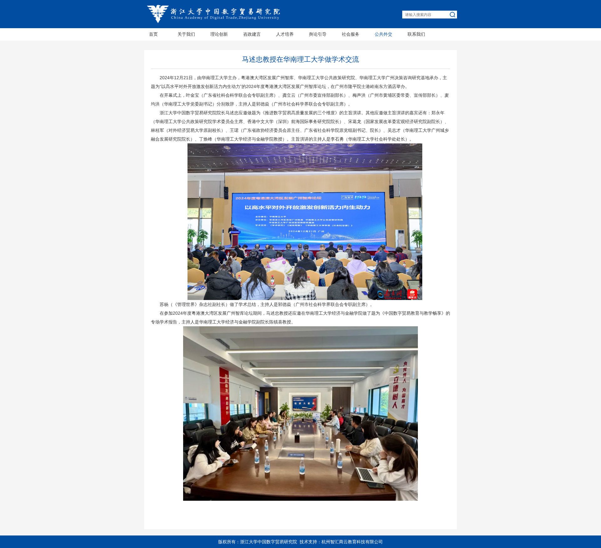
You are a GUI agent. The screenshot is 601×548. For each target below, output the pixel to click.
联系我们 (416, 34)
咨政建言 (252, 34)
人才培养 (285, 34)
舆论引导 (317, 34)
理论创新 (219, 34)
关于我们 (186, 34)
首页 (153, 34)
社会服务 (350, 34)
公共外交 (383, 34)
